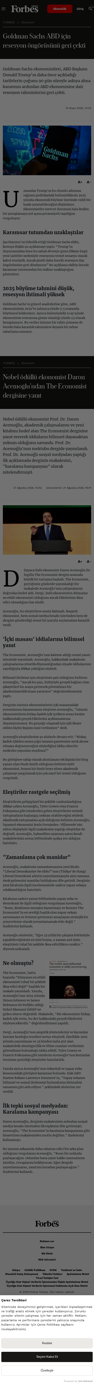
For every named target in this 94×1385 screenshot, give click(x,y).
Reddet (47, 1343)
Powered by (78, 1381)
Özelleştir (47, 1370)
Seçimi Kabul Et (47, 1356)
